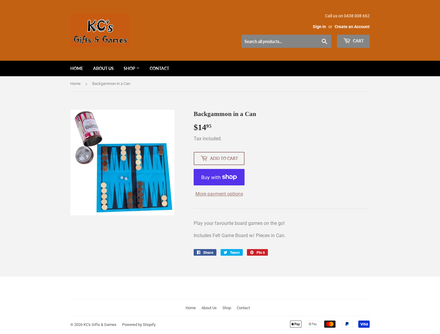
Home (76, 68)
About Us (103, 68)
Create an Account (352, 26)
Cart (358, 40)
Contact (159, 68)
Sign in (319, 26)
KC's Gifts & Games (100, 324)
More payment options (219, 194)
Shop (130, 68)
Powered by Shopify (139, 324)
